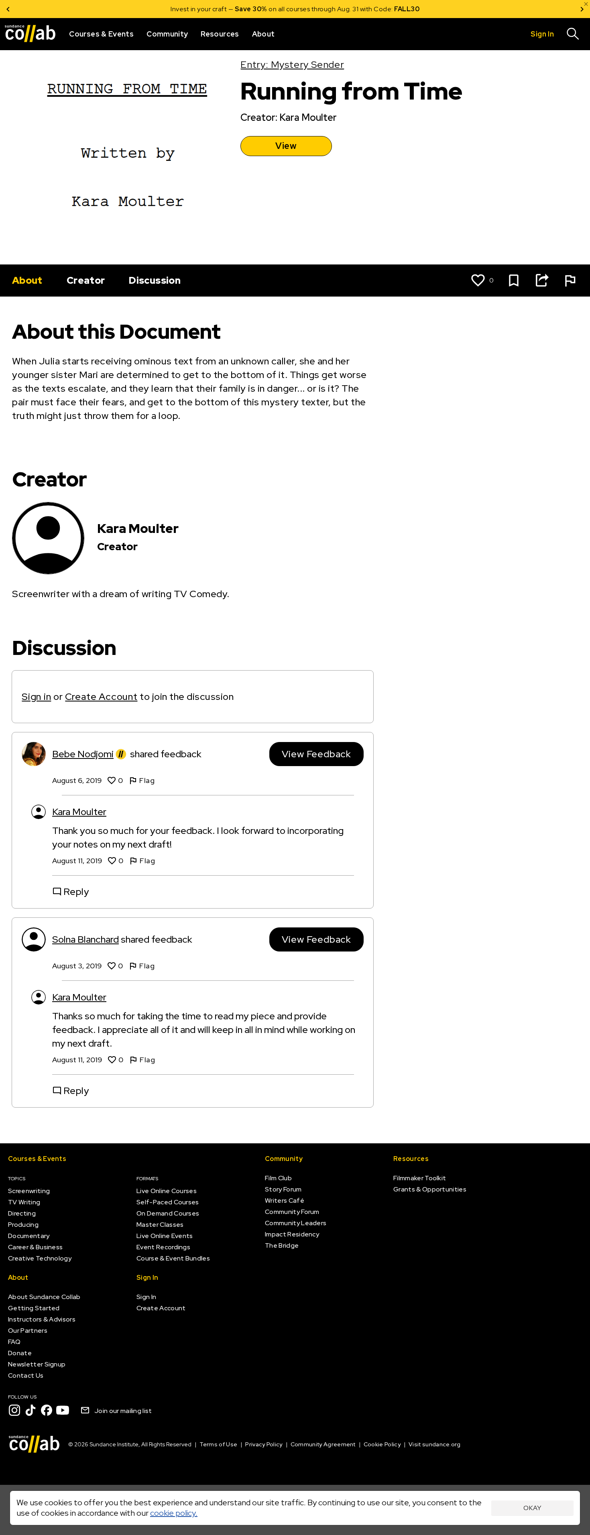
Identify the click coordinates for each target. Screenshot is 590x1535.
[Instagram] (14, 1410)
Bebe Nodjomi (83, 754)
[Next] (582, 9)
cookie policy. (173, 1513)
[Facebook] (46, 1410)
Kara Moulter (79, 811)
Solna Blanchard (85, 939)
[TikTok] (30, 1410)
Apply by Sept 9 (391, 9)
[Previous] (8, 9)
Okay (532, 1508)
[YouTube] (62, 1410)
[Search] (573, 34)
